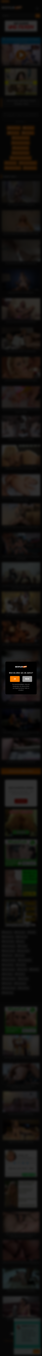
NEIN (27, 679)
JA (15, 679)
